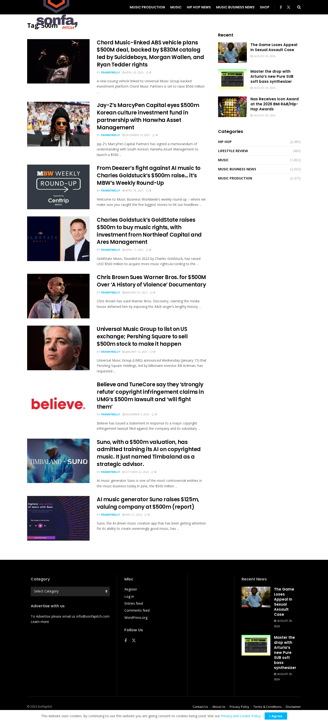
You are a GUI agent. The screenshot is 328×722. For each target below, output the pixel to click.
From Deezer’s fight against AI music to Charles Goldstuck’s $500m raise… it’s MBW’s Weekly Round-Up (148, 175)
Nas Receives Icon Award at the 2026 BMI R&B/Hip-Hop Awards (274, 104)
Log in (129, 596)
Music (176, 7)
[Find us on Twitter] (289, 7)
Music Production (147, 7)
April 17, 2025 (134, 249)
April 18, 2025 (134, 190)
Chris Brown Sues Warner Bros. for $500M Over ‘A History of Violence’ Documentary (151, 281)
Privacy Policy (239, 706)
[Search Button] (299, 7)
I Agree (275, 716)
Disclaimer (293, 706)
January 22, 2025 (136, 292)
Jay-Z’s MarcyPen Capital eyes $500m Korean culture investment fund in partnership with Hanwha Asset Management (148, 116)
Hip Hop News (199, 7)
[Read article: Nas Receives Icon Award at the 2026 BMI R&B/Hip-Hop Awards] (232, 106)
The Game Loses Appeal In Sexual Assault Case (273, 47)
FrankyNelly (110, 72)
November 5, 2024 (137, 414)
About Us (218, 706)
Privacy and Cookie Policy (241, 716)
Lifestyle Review (233, 151)
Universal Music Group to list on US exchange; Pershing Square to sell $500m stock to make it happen (142, 336)
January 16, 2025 (136, 351)
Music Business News (235, 7)
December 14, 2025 (137, 135)
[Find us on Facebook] (281, 7)
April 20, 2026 (134, 72)
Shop (264, 7)
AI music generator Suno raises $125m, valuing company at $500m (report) (148, 503)
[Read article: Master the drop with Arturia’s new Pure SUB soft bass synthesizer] (232, 79)
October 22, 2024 (137, 472)
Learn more (40, 621)
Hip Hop (225, 141)
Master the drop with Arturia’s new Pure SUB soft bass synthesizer (271, 76)
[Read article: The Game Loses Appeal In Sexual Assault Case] (232, 52)
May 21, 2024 (133, 514)
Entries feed (133, 603)
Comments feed (137, 610)
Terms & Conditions (267, 706)
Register (130, 589)
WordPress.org (135, 617)
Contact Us (200, 706)
